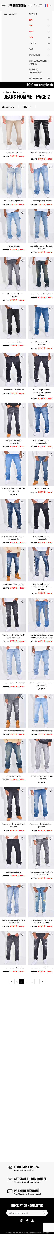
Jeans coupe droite (13, 152)
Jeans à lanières (14, 246)
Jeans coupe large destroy (42, 200)
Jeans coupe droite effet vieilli (41, 294)
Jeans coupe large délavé (13, 200)
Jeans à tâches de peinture (13, 390)
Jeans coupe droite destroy (13, 584)
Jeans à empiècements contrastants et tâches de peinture (41, 392)
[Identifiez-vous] (35, 5)
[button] (30, 5)
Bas (7, 92)
